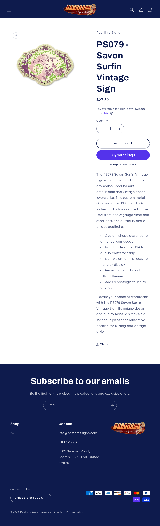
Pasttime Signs (29, 512)
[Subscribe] (112, 405)
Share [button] (104, 344)
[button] (8, 9)
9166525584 (68, 442)
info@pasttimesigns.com (78, 433)
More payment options (123, 164)
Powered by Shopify (50, 512)
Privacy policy (74, 512)
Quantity (102, 120)
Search (15, 433)
